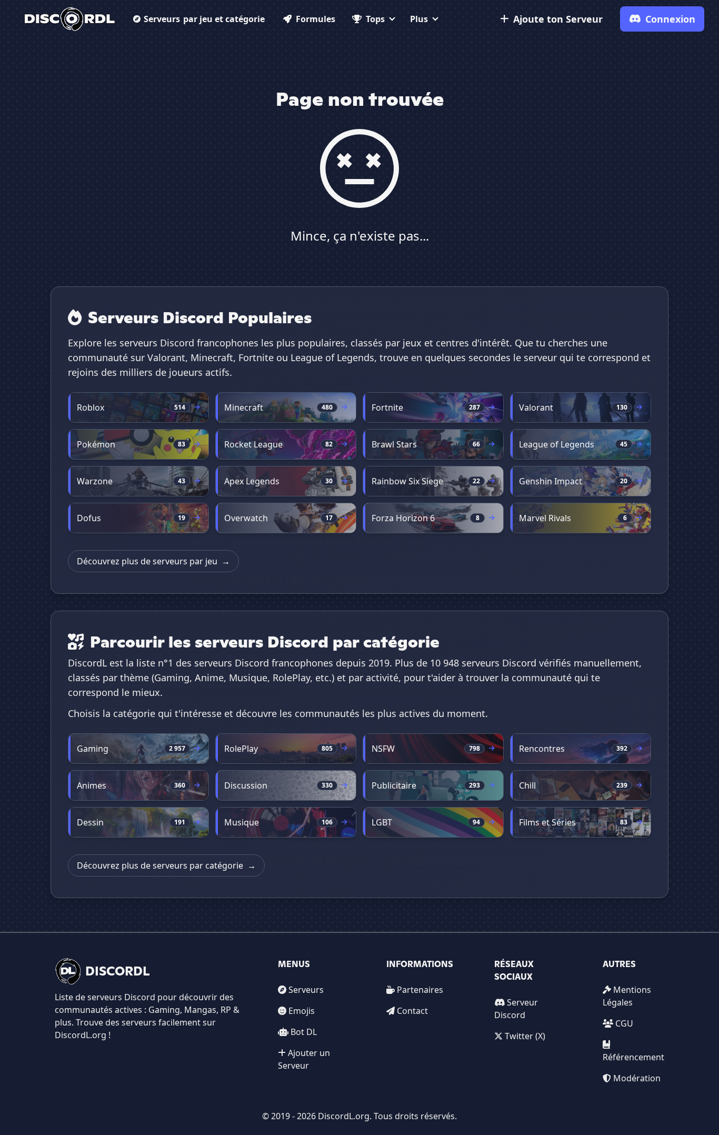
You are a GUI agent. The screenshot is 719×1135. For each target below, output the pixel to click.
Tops (375, 19)
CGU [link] (624, 1023)
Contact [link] (412, 1011)
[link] (70, 19)
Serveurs (204, 19)
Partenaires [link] (420, 989)
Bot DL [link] (304, 1032)
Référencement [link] (633, 1057)
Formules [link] (315, 19)
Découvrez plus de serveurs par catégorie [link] (166, 865)
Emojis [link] (301, 1011)
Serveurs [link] (306, 989)
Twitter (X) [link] (525, 1036)
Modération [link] (637, 1078)
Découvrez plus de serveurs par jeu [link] (153, 561)
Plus (419, 19)
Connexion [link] (670, 19)
